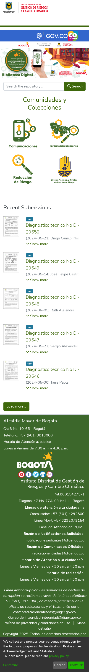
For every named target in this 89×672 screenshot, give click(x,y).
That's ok (76, 665)
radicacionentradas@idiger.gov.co (58, 553)
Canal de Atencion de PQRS (61, 527)
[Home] (25, 7)
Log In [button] (63, 21)
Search (77, 86)
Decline (59, 665)
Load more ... (16, 406)
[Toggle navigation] (79, 21)
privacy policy (58, 656)
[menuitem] (54, 21)
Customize (10, 665)
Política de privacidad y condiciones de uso (36, 623)
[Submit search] (47, 21)
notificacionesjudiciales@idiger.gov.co (55, 540)
